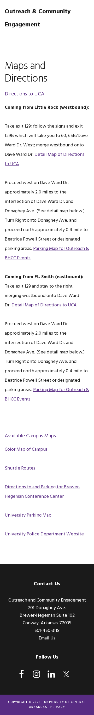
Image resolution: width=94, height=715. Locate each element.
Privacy (57, 707)
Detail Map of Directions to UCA (44, 305)
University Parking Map (28, 515)
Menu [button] (83, 38)
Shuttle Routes (20, 468)
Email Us (47, 638)
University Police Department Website (44, 534)
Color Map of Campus (26, 449)
